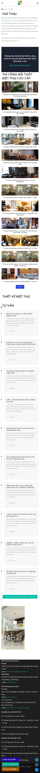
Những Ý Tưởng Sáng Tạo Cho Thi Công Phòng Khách (20, 544)
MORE (20, 287)
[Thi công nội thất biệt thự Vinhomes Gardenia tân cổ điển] (20, 139)
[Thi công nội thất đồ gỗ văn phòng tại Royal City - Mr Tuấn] (20, 240)
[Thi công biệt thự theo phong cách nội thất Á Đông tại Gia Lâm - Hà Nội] (20, 104)
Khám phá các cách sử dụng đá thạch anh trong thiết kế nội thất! (21, 344)
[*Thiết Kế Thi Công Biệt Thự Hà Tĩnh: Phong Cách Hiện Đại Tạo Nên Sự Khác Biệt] (20, 87)
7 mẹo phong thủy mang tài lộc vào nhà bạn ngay (21, 515)
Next (31, 597)
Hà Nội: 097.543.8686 (9, 759)
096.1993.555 (12, 682)
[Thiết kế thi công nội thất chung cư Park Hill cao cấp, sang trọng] (20, 155)
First (14, 597)
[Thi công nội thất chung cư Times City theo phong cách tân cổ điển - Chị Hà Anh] (20, 256)
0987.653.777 (23, 672)
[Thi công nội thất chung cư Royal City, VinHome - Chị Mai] (20, 190)
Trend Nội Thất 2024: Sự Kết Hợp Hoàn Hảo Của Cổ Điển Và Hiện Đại (20, 487)
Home (5, 9)
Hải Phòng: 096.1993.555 (10, 764)
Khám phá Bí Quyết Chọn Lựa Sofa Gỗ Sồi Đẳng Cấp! (20, 429)
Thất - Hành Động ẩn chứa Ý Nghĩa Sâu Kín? (20, 401)
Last (34, 597)
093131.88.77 (12, 697)
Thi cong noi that (19, 767)
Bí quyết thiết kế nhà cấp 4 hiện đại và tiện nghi (20, 573)
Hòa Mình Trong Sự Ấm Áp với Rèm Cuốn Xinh (20, 372)
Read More (12, 331)
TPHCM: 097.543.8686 (9, 769)
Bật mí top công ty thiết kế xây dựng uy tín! (19, 315)
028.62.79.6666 (23, 708)
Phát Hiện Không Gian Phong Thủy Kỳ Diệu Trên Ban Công (20, 458)
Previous (18, 597)
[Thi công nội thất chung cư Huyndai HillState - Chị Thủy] (20, 273)
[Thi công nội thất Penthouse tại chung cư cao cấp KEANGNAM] (20, 172)
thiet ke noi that (13, 21)
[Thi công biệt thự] (20, 3)
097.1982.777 (12, 672)
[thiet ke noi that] (13, 628)
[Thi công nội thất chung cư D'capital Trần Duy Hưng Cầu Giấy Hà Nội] (20, 121)
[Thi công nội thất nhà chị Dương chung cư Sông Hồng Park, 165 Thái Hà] (20, 205)
